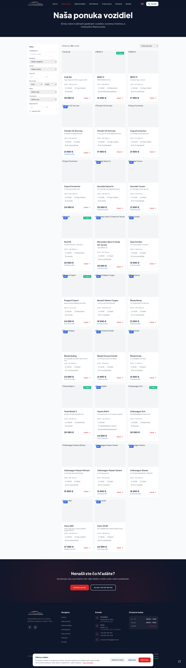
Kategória (32, 58)
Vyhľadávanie (33, 51)
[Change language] (142, 4)
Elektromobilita (80, 4)
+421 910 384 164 (106, 633)
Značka (31, 66)
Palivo (31, 88)
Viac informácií (88, 663)
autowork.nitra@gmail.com (109, 640)
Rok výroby (32, 81)
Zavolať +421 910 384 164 (103, 588)
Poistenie (118, 4)
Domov (55, 4)
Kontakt (128, 4)
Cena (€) (32, 73)
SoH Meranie (93, 4)
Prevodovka (32, 96)
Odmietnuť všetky (118, 660)
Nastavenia (132, 660)
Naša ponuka (66, 4)
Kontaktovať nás (80, 588)
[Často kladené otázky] (180, 661)
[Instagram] (35, 627)
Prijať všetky (144, 660)
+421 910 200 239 (106, 635)
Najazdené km (33, 104)
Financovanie (107, 4)
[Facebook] (30, 627)
